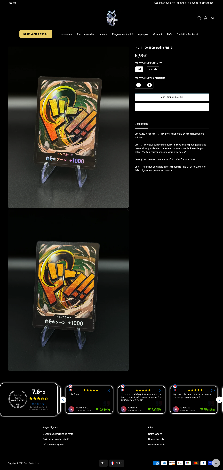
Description (141, 123)
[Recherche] (199, 18)
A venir (103, 34)
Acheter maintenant (171, 107)
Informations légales (53, 444)
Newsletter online (157, 439)
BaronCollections (31, 463)
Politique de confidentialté (56, 439)
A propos (143, 34)
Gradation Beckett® (187, 34)
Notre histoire (155, 434)
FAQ (169, 34)
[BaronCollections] (111, 18)
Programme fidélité (122, 34)
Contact (157, 34)
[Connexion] (206, 18)
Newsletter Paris (156, 444)
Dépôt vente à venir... (35, 33)
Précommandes (85, 34)
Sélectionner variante (148, 63)
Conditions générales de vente (58, 434)
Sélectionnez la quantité (150, 78)
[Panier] (212, 18)
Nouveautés (65, 34)
